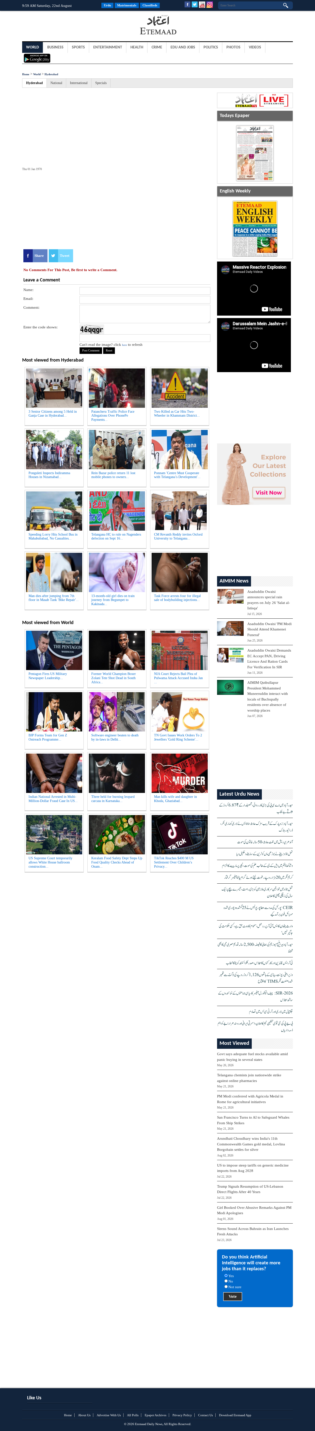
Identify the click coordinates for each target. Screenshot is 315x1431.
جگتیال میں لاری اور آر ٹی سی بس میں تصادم (271, 1012)
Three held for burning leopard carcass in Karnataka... (113, 799)
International (79, 83)
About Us (84, 1415)
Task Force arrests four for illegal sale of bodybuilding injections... (177, 598)
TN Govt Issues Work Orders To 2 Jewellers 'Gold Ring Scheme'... (178, 737)
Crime (157, 47)
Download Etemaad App (235, 1415)
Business (55, 47)
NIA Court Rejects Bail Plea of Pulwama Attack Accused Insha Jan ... (178, 678)
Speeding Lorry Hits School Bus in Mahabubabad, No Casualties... (53, 536)
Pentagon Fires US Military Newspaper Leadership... (48, 676)
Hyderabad (51, 74)
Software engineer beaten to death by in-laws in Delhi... (115, 737)
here (124, 344)
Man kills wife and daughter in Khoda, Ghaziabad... (175, 799)
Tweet (64, 256)
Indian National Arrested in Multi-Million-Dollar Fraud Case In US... (53, 799)
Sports (78, 47)
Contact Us (205, 1415)
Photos (233, 47)
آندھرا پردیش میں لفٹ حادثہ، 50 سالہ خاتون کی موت (265, 842)
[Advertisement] (61, 25)
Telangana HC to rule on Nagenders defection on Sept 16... (116, 536)
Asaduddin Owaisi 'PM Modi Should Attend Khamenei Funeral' (269, 629)
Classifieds (149, 5)
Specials (101, 83)
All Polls (133, 1415)
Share (39, 256)
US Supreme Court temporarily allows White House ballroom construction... (50, 862)
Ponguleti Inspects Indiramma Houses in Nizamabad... (49, 475)
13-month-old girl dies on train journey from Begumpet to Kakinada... (113, 600)
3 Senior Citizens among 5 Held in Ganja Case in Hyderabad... (53, 414)
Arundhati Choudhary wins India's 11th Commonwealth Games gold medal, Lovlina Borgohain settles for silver (251, 1144)
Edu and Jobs (183, 47)
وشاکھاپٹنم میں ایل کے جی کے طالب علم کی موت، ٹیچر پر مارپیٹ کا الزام (257, 866)
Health (136, 47)
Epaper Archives (155, 1415)
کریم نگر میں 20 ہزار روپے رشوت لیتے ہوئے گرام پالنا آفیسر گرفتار (258, 878)
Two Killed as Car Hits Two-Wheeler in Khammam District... (177, 414)
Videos (255, 47)
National (56, 83)
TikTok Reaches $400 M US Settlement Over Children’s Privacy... (174, 862)
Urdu (107, 5)
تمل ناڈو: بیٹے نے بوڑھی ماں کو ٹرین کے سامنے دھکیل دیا (264, 854)
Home (25, 74)
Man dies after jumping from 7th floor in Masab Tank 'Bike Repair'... (54, 598)
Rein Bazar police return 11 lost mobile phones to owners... (113, 475)
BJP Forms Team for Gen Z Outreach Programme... (48, 737)
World (32, 47)
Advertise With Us (109, 1415)
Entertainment (107, 47)
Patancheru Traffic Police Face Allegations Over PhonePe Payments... (112, 416)
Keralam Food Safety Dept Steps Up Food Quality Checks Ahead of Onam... (116, 862)
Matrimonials (126, 5)
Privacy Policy (182, 1415)
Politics (211, 47)
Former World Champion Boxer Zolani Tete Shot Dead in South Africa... (113, 678)
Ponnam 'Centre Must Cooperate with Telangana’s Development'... (177, 475)
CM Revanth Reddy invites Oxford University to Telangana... (178, 536)
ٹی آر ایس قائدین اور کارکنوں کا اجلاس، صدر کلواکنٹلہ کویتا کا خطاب (259, 963)
